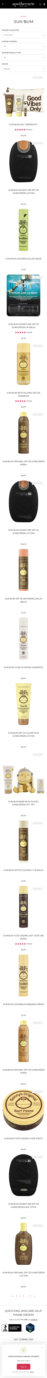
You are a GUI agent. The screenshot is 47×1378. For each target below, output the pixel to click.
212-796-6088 (22, 1319)
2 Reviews (28, 130)
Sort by (5, 64)
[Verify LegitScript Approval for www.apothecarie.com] (30, 1332)
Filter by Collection (10, 30)
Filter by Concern (9, 41)
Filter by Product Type (11, 53)
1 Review (29, 332)
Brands (23, 16)
